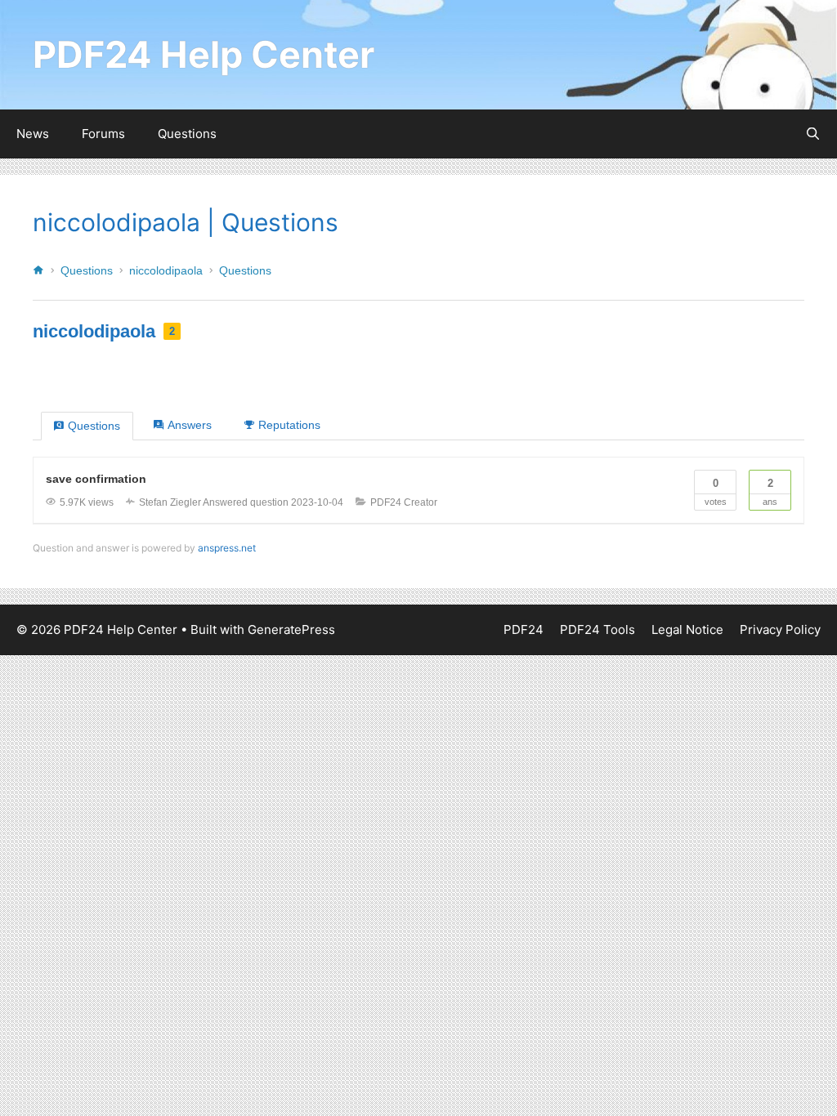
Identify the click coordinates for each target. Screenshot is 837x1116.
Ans (770, 492)
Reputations (289, 424)
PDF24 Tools (597, 629)
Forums (103, 133)
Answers (190, 424)
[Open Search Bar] (813, 133)
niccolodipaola (166, 270)
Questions (187, 133)
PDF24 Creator (403, 502)
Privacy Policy (780, 629)
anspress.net (227, 548)
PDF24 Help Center (203, 54)
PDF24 (524, 629)
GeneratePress (291, 629)
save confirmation (96, 478)
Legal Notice (687, 629)
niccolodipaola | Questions (185, 222)
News (32, 133)
